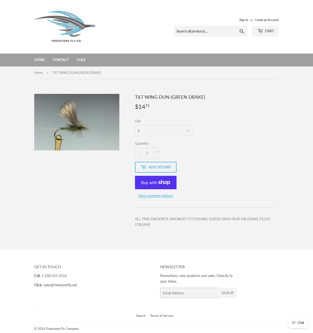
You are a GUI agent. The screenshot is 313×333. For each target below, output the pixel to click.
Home (39, 60)
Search (140, 316)
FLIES (81, 60)
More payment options (155, 196)
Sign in (243, 20)
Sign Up (228, 293)
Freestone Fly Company (62, 329)
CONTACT (61, 60)
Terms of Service (161, 316)
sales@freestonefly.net (60, 285)
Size (138, 121)
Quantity (141, 143)
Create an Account (267, 20)
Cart (269, 31)
